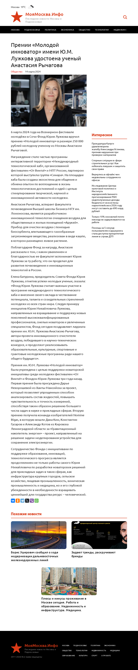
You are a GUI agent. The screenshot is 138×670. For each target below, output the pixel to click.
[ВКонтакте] (13, 501)
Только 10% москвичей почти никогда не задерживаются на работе (108, 219)
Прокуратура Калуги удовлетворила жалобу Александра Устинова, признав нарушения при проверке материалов (108, 149)
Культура (83, 655)
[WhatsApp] (36, 501)
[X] (27, 501)
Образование (68, 655)
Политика (50, 29)
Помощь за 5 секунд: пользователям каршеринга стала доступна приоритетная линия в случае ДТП (108, 232)
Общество (84, 29)
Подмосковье (32, 29)
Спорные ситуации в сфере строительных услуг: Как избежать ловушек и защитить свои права (108, 164)
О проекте (106, 655)
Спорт (94, 655)
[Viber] (32, 501)
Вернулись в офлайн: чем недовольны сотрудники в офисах (106, 177)
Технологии (102, 29)
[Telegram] (22, 501)
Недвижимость (122, 29)
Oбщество (16, 71)
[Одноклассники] (18, 501)
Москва (15, 29)
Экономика (67, 29)
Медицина (115, 650)
